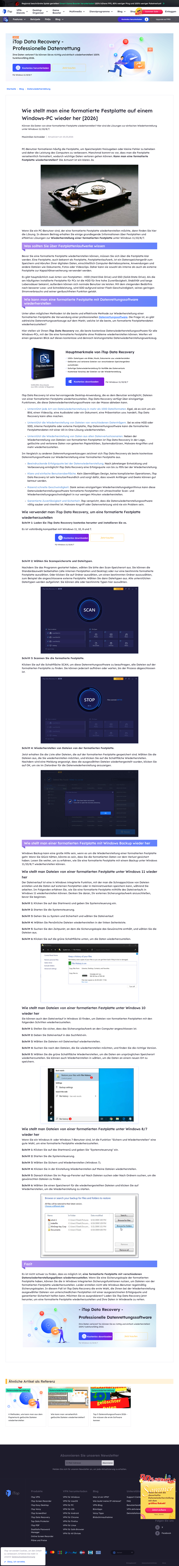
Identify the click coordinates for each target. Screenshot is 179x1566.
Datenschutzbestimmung (23, 1557)
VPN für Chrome (71, 1517)
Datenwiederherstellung (38, 89)
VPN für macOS (70, 1501)
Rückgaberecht (131, 1563)
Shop (133, 11)
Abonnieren (108, 1463)
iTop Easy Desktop (40, 1505)
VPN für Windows (71, 1497)
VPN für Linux (69, 1525)
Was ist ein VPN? (101, 1497)
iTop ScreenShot (38, 1513)
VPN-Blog (97, 1505)
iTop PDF (35, 1525)
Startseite (11, 89)
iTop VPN (35, 1497)
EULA (164, 1563)
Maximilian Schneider (33, 137)
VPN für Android (71, 1513)
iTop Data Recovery (40, 1517)
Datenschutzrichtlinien (149, 1563)
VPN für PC (68, 1505)
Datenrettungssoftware (113, 317)
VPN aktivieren (134, 1509)
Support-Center (134, 1497)
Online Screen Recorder (42, 1536)
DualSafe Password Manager (40, 1531)
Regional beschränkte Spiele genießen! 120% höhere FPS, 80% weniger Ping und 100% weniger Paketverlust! (91, 3)
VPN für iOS (68, 1509)
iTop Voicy (36, 1509)
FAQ (129, 1501)
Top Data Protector (40, 1521)
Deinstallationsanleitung (138, 1513)
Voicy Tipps (98, 1513)
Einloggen (170, 11)
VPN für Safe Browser (73, 1529)
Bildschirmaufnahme (103, 1517)
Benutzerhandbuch (135, 1505)
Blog (57, 19)
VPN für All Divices (72, 1533)
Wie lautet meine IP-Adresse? (107, 1501)
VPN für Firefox (70, 1521)
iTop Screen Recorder (41, 1501)
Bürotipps (97, 1509)
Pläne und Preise (39, 1540)
